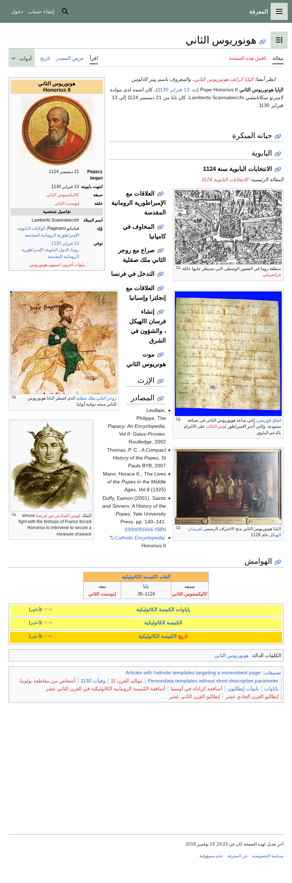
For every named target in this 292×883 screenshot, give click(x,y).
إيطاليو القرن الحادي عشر (251, 696)
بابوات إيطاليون (243, 688)
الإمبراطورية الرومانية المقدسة (52, 235)
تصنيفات (272, 672)
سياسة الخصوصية (267, 855)
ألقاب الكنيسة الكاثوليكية (146, 576)
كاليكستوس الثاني (62, 194)
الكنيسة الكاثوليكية (155, 609)
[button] (279, 11)
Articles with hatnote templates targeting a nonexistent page (193, 672)
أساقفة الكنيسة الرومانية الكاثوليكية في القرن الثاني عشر (105, 688)
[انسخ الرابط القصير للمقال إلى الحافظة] (262, 42)
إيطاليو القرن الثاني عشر (194, 696)
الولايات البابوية (32, 228)
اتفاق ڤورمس (269, 420)
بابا (146, 586)
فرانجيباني (271, 274)
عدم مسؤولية (211, 855)
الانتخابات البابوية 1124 (225, 179)
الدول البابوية (57, 249)
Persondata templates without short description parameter (213, 681)
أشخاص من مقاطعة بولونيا (47, 681)
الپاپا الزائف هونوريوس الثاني (223, 79)
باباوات (271, 688)
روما (75, 249)
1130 (56, 243)
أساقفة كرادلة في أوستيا (196, 688)
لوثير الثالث (216, 426)
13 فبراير (70, 243)
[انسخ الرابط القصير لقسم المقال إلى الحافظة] (278, 136)
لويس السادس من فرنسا (58, 515)
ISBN (160, 529)
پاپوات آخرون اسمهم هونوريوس (57, 264)
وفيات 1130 (93, 681)
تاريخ (183, 636)
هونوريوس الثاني (231, 655)
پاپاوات (183, 609)
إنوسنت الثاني (66, 203)
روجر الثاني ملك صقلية (96, 398)
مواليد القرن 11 (126, 681)
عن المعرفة (237, 855)
